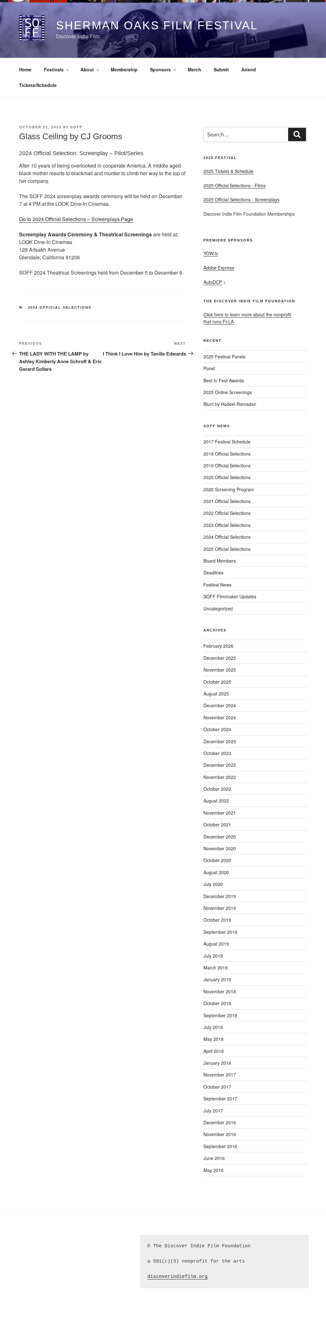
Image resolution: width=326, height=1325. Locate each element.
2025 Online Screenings (227, 392)
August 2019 (216, 943)
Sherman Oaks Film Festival (157, 25)
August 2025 (216, 693)
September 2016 (220, 1146)
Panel (209, 368)
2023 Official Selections (227, 525)
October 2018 (217, 1003)
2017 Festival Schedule (227, 441)
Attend (248, 69)
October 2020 (217, 860)
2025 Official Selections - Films (234, 185)
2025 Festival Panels (224, 356)
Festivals (54, 69)
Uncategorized (218, 608)
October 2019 (217, 920)
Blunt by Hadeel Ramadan (229, 404)
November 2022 (219, 777)
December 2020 (219, 836)
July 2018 (213, 1027)
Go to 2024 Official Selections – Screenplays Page (76, 219)
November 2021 (219, 813)
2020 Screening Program (228, 489)
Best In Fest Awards (223, 380)
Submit (221, 69)
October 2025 (217, 682)
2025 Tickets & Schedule (228, 171)
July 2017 (213, 1110)
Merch (194, 69)
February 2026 (218, 646)
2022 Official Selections (227, 513)
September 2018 (220, 1015)
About (87, 69)
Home (25, 69)
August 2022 (216, 800)
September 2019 (220, 932)
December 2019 (219, 896)
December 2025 (219, 658)
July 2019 (213, 956)
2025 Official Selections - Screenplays (241, 199)
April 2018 (213, 1051)
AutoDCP (212, 282)
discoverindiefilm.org (177, 1276)
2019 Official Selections (227, 465)
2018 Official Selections (227, 453)
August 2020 (216, 872)
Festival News (217, 584)
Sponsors (160, 69)
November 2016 (219, 1134)
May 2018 (213, 1039)
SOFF (76, 127)
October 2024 (217, 729)
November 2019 (219, 908)
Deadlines (213, 572)
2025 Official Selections (227, 549)
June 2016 (214, 1158)
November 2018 (219, 991)
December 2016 (219, 1122)
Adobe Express (218, 267)
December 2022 (219, 765)
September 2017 (220, 1098)
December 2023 (219, 741)
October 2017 (217, 1087)
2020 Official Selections (227, 477)
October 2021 (217, 824)
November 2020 (219, 848)
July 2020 (213, 884)
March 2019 (215, 967)
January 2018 (217, 1063)
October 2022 (217, 789)
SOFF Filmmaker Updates (229, 596)
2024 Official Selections (60, 307)
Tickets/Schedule (38, 85)
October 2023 (217, 753)
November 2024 (219, 717)
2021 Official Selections (227, 501)
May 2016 (213, 1170)
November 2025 (219, 669)
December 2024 (219, 705)
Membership (124, 69)
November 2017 (219, 1074)
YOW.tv (210, 253)
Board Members (219, 561)
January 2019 (217, 979)
